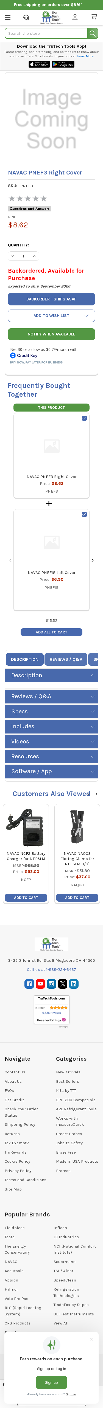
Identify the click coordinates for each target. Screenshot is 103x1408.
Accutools (14, 1270)
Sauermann (65, 1261)
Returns (12, 1133)
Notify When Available (52, 334)
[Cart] (95, 17)
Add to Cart (26, 897)
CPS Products (17, 1323)
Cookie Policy (17, 1161)
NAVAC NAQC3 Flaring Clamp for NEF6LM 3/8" (77, 858)
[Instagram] (51, 984)
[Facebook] (29, 984)
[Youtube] (40, 984)
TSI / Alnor (63, 1270)
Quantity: (18, 245)
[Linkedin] (74, 984)
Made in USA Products (77, 1161)
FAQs (9, 1090)
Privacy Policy (18, 1170)
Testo (10, 1236)
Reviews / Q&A (66, 659)
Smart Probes (69, 1133)
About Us (13, 1081)
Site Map (13, 1189)
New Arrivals (68, 1072)
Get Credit (14, 1099)
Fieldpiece (15, 1227)
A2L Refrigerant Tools (76, 1108)
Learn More (85, 56)
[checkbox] (84, 418)
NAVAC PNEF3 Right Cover (52, 476)
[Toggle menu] (7, 17)
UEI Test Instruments (74, 1314)
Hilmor (11, 1289)
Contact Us (15, 1072)
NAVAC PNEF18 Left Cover (52, 572)
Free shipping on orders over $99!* (48, 4)
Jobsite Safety (69, 1142)
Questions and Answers (29, 208)
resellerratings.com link (51, 1020)
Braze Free (66, 1152)
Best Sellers (67, 1081)
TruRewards (16, 1152)
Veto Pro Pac (16, 1298)
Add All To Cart (51, 632)
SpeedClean (65, 1280)
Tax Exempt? (17, 1142)
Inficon (60, 1227)
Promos (63, 1170)
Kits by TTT (66, 1090)
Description (24, 659)
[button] (51, 316)
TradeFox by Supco (71, 1304)
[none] (51, 119)
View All (61, 1323)
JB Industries (66, 1236)
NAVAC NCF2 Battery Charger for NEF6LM (26, 856)
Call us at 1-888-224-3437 (51, 969)
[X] (63, 984)
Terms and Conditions (25, 1179)
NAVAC (11, 1261)
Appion (11, 1280)
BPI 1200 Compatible (76, 1099)
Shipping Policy (20, 1124)
